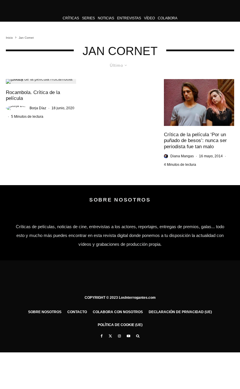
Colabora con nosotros (118, 312)
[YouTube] (128, 336)
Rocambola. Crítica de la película (33, 95)
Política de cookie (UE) (120, 325)
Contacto (77, 312)
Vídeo (149, 18)
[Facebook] (102, 336)
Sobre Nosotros (44, 312)
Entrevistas (129, 18)
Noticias (106, 18)
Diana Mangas (182, 156)
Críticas (71, 18)
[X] (110, 336)
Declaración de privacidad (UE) (180, 312)
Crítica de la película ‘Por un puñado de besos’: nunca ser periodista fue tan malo (195, 140)
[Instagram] (119, 336)
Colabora (167, 18)
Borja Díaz (38, 108)
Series (88, 18)
